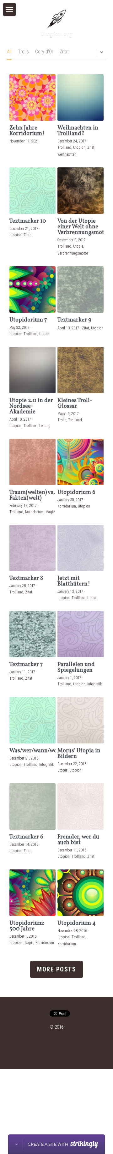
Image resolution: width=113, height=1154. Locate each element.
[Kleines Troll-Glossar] (80, 370)
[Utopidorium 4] (80, 892)
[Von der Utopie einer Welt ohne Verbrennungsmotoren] (80, 190)
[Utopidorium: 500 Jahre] (32, 892)
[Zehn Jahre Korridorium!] (32, 97)
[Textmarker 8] (32, 548)
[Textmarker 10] (32, 190)
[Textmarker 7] (32, 634)
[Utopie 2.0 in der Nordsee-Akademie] (32, 370)
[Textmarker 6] (32, 806)
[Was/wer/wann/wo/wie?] (32, 720)
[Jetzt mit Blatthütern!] (80, 548)
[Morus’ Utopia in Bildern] (80, 720)
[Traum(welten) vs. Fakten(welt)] (32, 462)
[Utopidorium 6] (80, 462)
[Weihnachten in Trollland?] (80, 97)
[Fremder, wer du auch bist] (80, 806)
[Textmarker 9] (80, 289)
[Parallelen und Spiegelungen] (80, 634)
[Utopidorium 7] (32, 289)
